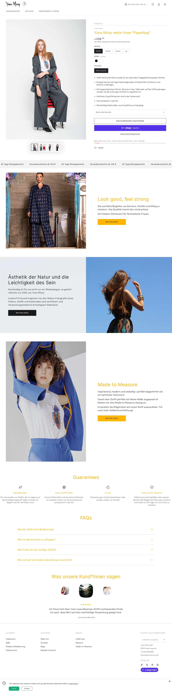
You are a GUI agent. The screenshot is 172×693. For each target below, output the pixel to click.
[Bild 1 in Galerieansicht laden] (34, 147)
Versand (105, 42)
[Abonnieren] (164, 639)
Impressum (11, 639)
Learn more (73, 683)
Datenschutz (11, 650)
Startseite (98, 23)
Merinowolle (101, 71)
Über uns (45, 639)
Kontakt (44, 643)
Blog (43, 646)
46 (126, 51)
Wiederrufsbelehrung (15, 646)
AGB (8, 643)
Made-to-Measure (84, 646)
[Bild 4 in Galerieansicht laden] (49, 147)
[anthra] (101, 61)
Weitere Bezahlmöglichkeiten (130, 134)
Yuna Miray (98, 28)
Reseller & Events (48, 650)
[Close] (169, 681)
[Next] (123, 590)
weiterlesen (111, 222)
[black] (96, 61)
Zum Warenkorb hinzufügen (130, 121)
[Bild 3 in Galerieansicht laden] (42, 147)
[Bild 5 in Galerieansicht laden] (57, 147)
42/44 (117, 51)
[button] (153, 4)
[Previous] (49, 590)
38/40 (108, 51)
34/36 (98, 51)
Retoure (79, 643)
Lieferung (80, 639)
